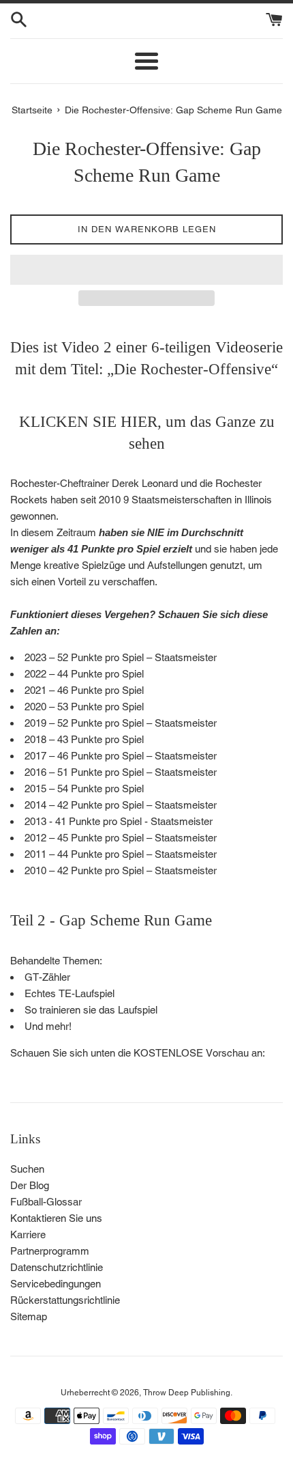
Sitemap (28, 1316)
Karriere (28, 1234)
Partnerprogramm (49, 1251)
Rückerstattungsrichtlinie (65, 1300)
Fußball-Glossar (46, 1202)
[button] (146, 270)
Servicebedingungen (55, 1283)
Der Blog (29, 1185)
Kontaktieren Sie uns (56, 1218)
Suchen (27, 1169)
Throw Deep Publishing (186, 1392)
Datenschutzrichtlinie (56, 1267)
